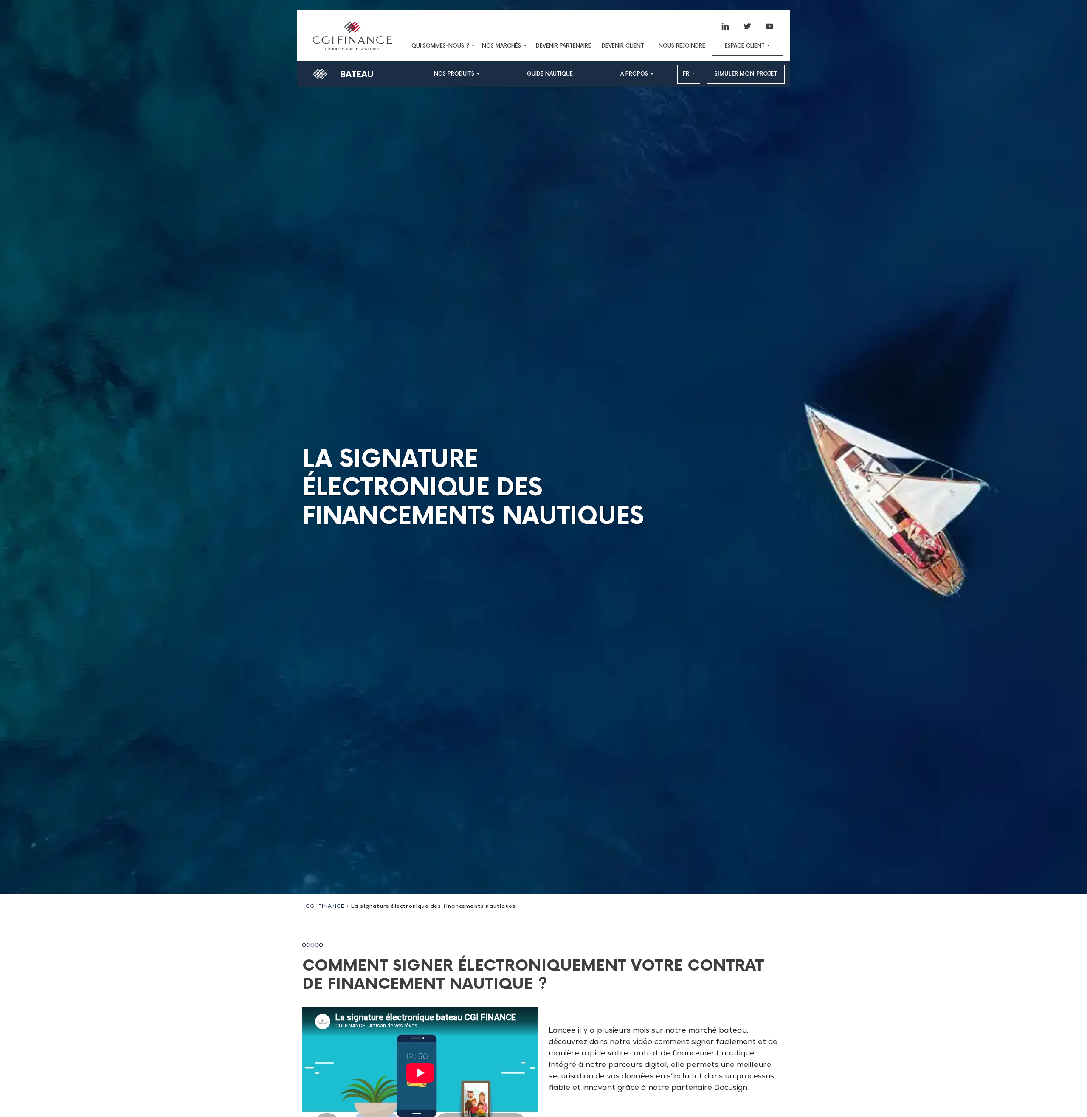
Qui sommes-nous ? (440, 46)
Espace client (745, 46)
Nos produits (454, 74)
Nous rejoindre (682, 46)
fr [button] (687, 73)
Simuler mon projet (745, 73)
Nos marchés (501, 46)
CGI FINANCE (325, 906)
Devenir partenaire (563, 46)
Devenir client (623, 46)
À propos (634, 74)
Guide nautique (550, 74)
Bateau (357, 75)
